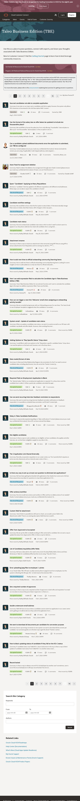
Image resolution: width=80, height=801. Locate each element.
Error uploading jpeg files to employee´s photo (27, 568)
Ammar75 (30, 290)
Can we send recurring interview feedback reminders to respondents (35, 397)
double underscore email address (22, 606)
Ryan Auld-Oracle (25, 561)
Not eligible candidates (18, 435)
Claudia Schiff (24, 174)
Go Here (38, 67)
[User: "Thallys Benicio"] (5, 569)
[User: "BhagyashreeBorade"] (5, 399)
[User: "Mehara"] (5, 261)
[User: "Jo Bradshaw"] (5, 302)
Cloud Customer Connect (20, 15)
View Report (43, 6)
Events (22, 19)
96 (52, 96)
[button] (68, 95)
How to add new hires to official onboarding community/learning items (35, 260)
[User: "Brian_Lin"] (5, 145)
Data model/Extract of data (20, 359)
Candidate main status (18, 222)
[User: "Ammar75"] (5, 280)
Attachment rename (17, 241)
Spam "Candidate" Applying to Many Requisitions (28, 184)
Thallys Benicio (32, 577)
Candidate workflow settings (20, 203)
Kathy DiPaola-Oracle (26, 136)
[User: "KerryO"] (5, 475)
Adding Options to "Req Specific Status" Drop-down (28, 340)
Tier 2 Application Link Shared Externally (24, 454)
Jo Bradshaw (29, 311)
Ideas (15, 19)
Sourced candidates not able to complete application (29, 103)
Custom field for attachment (20, 511)
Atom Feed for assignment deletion (23, 165)
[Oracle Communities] (55, 15)
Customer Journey (46, 19)
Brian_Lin (23, 155)
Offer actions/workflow (18, 492)
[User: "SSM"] (5, 105)
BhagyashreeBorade (33, 406)
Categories (6, 19)
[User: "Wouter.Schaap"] (5, 626)
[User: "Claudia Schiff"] (5, 166)
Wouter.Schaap (30, 633)
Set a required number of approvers (23, 587)
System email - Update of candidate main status (27, 321)
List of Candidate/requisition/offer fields (24, 549)
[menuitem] (63, 15)
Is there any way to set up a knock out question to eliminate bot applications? (38, 473)
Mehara (29, 268)
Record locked (15, 663)
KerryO (29, 482)
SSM (21, 112)
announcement (33, 88)
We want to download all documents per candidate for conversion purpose (37, 625)
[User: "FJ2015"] (5, 204)
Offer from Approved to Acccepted (22, 530)
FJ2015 (29, 212)
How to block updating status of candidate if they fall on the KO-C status (36, 644)
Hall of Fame (32, 19)
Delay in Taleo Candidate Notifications (23, 416)
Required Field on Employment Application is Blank (28, 378)
